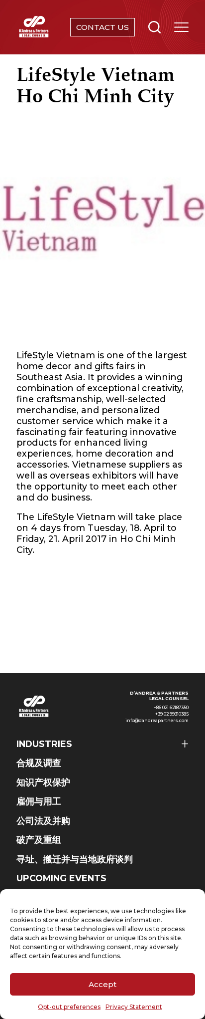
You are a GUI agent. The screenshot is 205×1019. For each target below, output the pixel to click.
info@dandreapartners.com (157, 720)
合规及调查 (38, 763)
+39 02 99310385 (172, 714)
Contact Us (102, 27)
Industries (44, 744)
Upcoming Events (61, 878)
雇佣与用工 (38, 801)
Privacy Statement (133, 1007)
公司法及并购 (43, 820)
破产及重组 (38, 839)
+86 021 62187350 (171, 707)
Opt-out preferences (69, 1007)
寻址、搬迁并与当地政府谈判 (74, 859)
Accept (102, 984)
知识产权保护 (43, 782)
